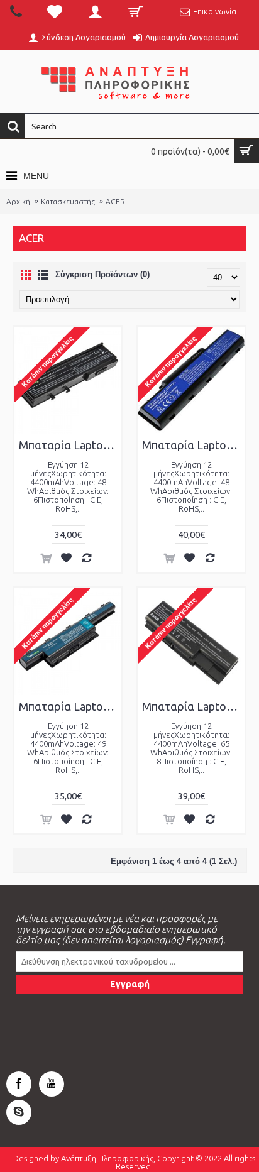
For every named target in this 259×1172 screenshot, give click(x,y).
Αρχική (18, 201)
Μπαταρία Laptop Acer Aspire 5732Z (193, 445)
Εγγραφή (130, 984)
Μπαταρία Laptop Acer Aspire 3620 (70, 445)
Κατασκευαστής (68, 201)
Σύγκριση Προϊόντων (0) (102, 274)
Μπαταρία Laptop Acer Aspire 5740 (70, 706)
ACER (115, 201)
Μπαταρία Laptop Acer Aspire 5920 (193, 706)
